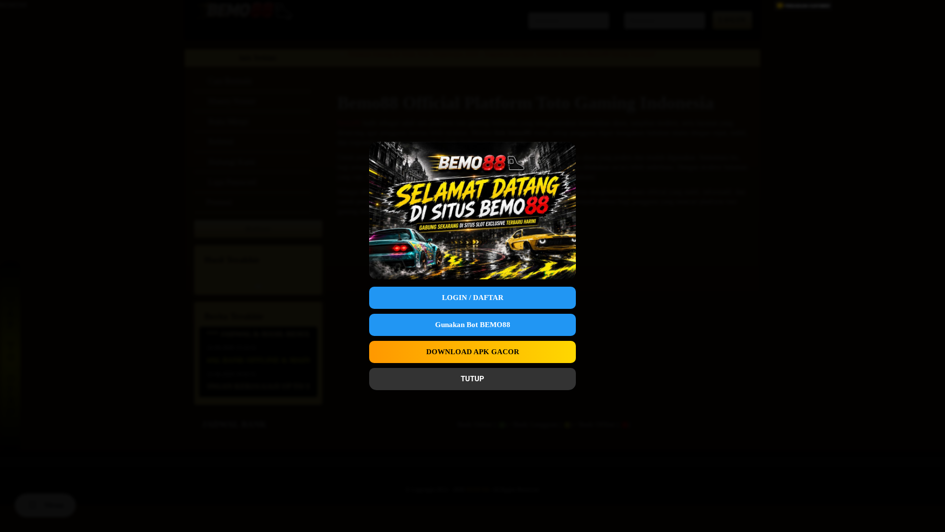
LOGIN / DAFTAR (473, 297)
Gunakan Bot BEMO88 (472, 325)
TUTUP (472, 378)
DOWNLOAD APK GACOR (472, 352)
